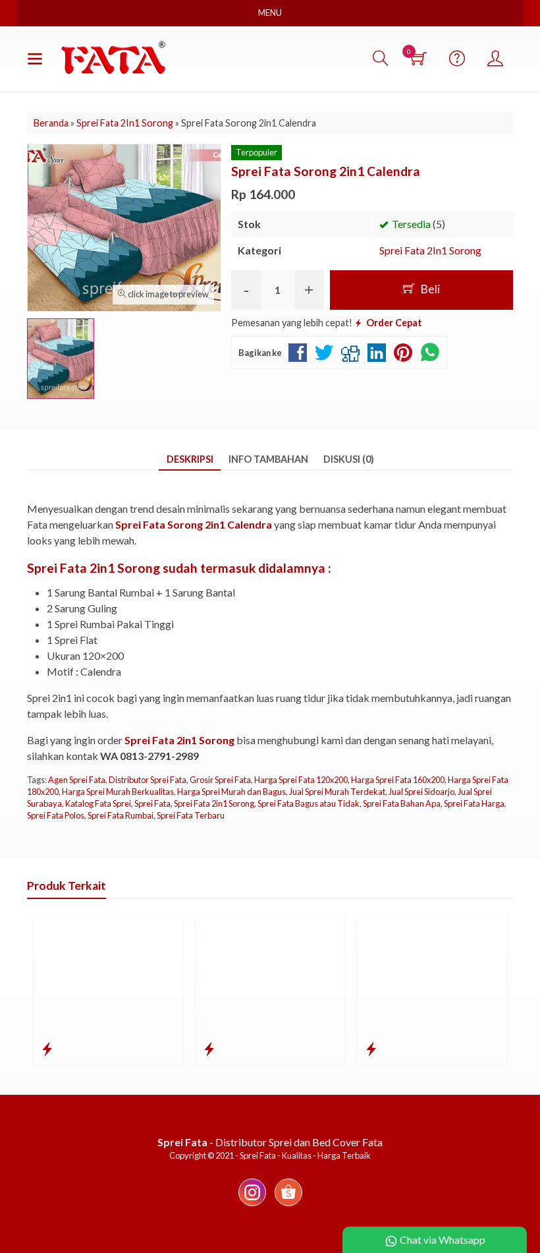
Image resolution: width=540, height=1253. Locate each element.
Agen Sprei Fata (76, 779)
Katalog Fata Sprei (98, 803)
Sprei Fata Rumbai (120, 815)
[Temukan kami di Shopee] (288, 1205)
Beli (429, 289)
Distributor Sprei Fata (147, 779)
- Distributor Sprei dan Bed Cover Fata (270, 1142)
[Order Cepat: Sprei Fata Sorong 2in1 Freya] (209, 1048)
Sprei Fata (152, 803)
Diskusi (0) (348, 459)
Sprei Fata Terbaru (191, 815)
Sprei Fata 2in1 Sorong (214, 803)
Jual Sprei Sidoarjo (421, 791)
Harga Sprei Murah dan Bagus (231, 791)
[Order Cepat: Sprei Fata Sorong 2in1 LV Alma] (47, 1048)
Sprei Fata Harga (474, 803)
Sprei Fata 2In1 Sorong (430, 250)
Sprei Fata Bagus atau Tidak (308, 803)
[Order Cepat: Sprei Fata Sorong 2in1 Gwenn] (371, 1048)
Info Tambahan (268, 459)
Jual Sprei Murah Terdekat (337, 791)
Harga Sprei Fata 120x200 (301, 779)
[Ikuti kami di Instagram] (252, 1205)
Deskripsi (190, 459)
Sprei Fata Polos (55, 815)
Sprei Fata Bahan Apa (402, 803)
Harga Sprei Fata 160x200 (398, 779)
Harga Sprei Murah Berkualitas (118, 791)
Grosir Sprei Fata (220, 779)
